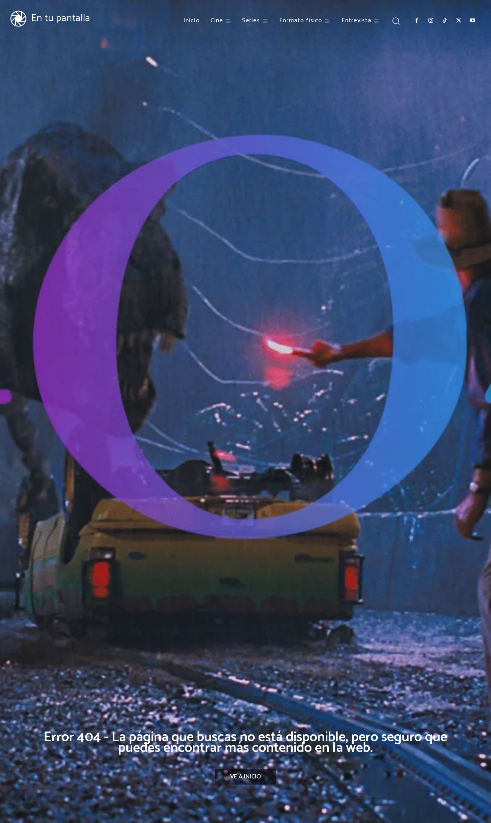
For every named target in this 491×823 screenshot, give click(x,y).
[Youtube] (472, 21)
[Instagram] (430, 21)
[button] (395, 20)
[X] (458, 21)
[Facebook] (416, 21)
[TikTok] (444, 21)
